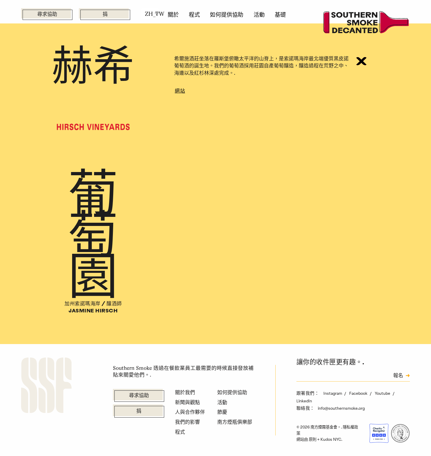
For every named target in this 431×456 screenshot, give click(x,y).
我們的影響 (187, 422)
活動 (259, 14)
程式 (194, 14)
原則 (312, 439)
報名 (398, 376)
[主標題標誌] (366, 23)
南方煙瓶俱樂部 (234, 422)
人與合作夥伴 (190, 412)
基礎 (280, 14)
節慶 (222, 412)
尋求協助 (47, 14)
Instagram (333, 393)
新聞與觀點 (187, 402)
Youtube (383, 393)
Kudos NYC (330, 439)
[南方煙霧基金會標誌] (46, 386)
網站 (180, 91)
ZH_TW (152, 13)
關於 (173, 14)
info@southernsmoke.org (341, 408)
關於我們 (185, 392)
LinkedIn (304, 401)
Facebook (358, 393)
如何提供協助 (226, 14)
